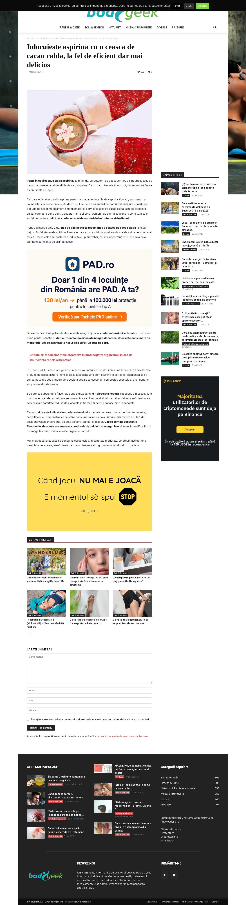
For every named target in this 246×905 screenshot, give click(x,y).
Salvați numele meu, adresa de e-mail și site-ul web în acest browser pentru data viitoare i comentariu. (91, 719)
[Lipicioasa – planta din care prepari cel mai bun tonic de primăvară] (170, 283)
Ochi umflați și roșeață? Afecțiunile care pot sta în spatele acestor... (197, 317)
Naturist (115, 27)
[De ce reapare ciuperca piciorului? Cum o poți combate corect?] (89, 603)
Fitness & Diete (69, 27)
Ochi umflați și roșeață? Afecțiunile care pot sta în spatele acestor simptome (89, 581)
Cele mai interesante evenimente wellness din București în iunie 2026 (196, 207)
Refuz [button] (177, 5)
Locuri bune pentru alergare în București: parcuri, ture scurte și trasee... (200, 226)
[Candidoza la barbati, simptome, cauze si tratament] (36, 798)
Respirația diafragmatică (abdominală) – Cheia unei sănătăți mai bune (45, 623)
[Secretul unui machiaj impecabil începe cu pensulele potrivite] (170, 300)
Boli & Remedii (94, 27)
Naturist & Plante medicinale (195, 286)
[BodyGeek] (123, 12)
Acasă (30, 38)
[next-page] (35, 634)
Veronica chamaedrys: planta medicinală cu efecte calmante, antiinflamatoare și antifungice (200, 336)
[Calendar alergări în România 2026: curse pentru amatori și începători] (170, 263)
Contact (215, 901)
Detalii (189, 6)
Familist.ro (167, 840)
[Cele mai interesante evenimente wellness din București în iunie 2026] (46, 561)
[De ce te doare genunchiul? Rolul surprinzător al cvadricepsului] (132, 603)
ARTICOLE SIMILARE (40, 540)
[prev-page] (29, 634)
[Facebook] (30, 80)
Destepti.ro (167, 833)
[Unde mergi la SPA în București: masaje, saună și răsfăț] (170, 246)
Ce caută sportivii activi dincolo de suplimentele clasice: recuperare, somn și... (200, 357)
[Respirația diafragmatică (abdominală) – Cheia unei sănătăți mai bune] (46, 603)
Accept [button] (202, 5)
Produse (178, 27)
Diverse (162, 27)
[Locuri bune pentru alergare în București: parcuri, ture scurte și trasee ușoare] (170, 227)
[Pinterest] (47, 80)
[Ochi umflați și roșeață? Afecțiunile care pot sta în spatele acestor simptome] (89, 561)
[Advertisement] (188, 96)
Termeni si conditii (169, 901)
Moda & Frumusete (139, 27)
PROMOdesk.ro (170, 821)
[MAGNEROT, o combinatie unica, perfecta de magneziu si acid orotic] (103, 768)
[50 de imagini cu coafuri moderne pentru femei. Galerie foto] (103, 806)
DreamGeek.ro (169, 836)
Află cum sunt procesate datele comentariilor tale (119, 736)
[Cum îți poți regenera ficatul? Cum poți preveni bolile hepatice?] (132, 561)
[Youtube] (174, 875)
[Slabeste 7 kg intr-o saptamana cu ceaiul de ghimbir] (36, 781)
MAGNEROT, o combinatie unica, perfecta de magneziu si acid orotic (133, 769)
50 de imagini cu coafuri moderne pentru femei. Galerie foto (133, 806)
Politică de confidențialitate (195, 901)
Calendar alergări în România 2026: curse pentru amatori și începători (199, 263)
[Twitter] (38, 80)
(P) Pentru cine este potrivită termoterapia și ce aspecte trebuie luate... (199, 188)
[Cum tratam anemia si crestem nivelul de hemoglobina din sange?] (103, 828)
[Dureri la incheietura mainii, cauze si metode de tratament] (36, 833)
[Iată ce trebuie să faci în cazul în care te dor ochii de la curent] (103, 789)
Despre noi (151, 901)
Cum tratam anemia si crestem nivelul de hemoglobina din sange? (133, 827)
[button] (215, 28)
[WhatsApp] (55, 80)
